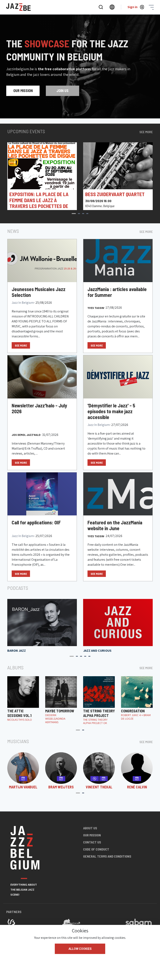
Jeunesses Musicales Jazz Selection (38, 292)
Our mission (23, 90)
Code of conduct (96, 849)
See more (146, 132)
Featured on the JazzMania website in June (115, 525)
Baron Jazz (16, 650)
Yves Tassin (96, 308)
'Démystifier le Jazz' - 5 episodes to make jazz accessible (111, 411)
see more (21, 345)
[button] (74, 213)
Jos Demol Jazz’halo (26, 434)
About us (90, 828)
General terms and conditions (107, 856)
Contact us (92, 842)
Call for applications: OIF (36, 522)
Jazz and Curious (97, 650)
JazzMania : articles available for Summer (117, 292)
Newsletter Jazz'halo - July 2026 (39, 408)
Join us (62, 90)
